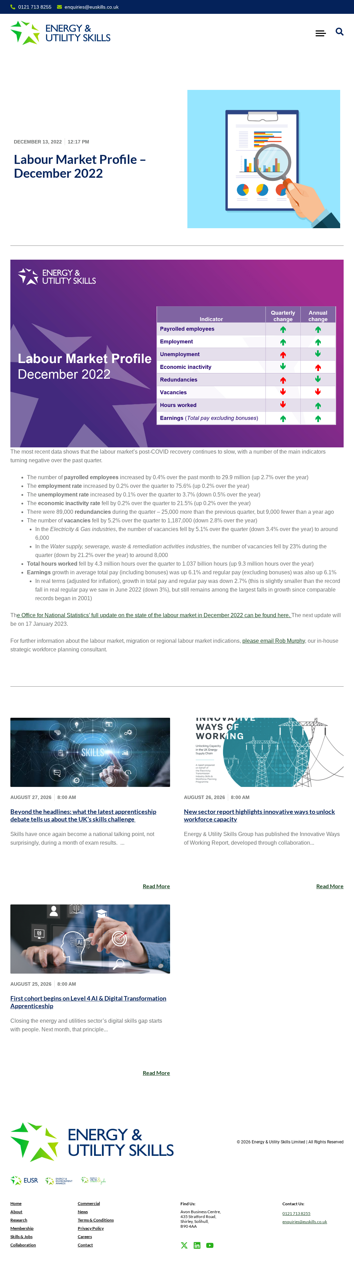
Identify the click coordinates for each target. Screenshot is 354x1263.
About (16, 1211)
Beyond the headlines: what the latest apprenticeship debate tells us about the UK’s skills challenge (83, 815)
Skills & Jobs (21, 1236)
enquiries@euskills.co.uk (304, 1221)
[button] (321, 33)
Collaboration (23, 1244)
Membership (22, 1228)
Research (18, 1220)
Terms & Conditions (96, 1220)
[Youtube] (210, 1245)
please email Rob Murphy (273, 641)
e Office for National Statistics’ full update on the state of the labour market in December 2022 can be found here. (154, 615)
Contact (85, 1244)
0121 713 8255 (296, 1213)
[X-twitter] (184, 1245)
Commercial (89, 1203)
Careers (85, 1236)
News (83, 1211)
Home (15, 1203)
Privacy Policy (91, 1228)
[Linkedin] (197, 1245)
